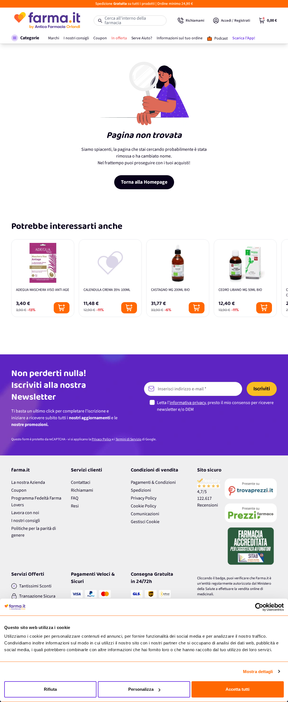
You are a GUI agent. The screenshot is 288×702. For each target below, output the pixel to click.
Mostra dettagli (258, 671)
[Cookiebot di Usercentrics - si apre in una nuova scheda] (259, 607)
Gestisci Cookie (145, 522)
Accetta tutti (237, 689)
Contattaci (80, 482)
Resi (75, 506)
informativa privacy (188, 403)
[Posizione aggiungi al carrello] (61, 307)
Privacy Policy (101, 439)
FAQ (74, 498)
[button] (25, 38)
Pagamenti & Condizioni (153, 482)
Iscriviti (261, 388)
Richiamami (82, 490)
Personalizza (141, 689)
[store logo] (46, 20)
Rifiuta (50, 689)
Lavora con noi (25, 513)
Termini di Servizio (128, 439)
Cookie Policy (143, 506)
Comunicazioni (145, 514)
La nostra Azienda (28, 482)
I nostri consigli (25, 521)
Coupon (18, 490)
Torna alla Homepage (144, 182)
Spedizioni (141, 490)
